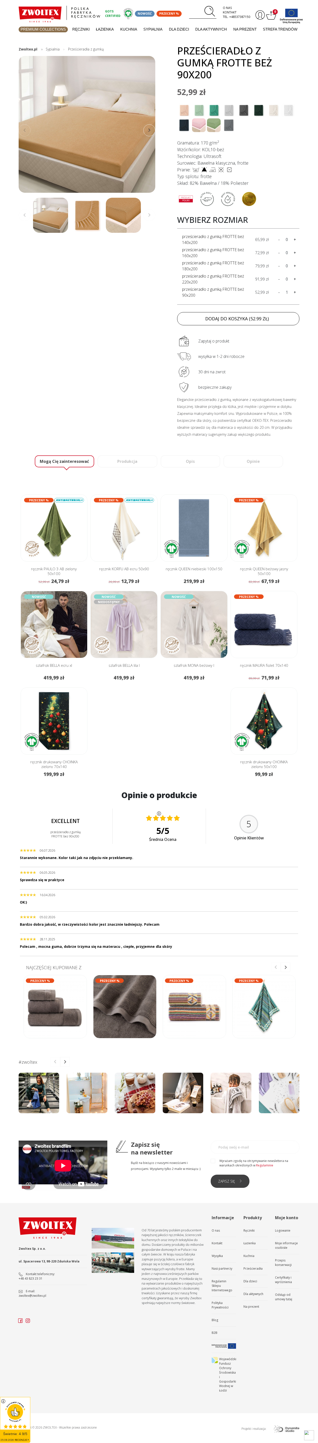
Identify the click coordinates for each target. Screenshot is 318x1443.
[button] (149, 130)
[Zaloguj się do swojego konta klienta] (259, 15)
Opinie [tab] (253, 461)
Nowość (145, 13)
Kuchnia (128, 29)
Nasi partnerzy (222, 1268)
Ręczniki (81, 29)
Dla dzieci (179, 29)
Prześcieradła (253, 1268)
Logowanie (282, 1230)
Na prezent (245, 29)
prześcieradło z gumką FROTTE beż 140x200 (213, 239)
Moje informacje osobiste (286, 1245)
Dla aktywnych (211, 29)
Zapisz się (226, 1181)
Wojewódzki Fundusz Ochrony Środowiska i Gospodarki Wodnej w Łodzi (227, 1375)
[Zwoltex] (59, 12)
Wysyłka (217, 1256)
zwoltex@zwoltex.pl (32, 1296)
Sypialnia (152, 29)
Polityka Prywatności (220, 1305)
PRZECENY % (169, 13)
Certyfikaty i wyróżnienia (283, 1279)
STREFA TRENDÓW (280, 29)
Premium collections (43, 29)
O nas (227, 8)
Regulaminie (264, 1165)
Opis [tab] (190, 461)
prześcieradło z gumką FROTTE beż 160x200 (213, 252)
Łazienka (105, 29)
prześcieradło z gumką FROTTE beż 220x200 (213, 279)
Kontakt (230, 12)
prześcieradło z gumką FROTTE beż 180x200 (213, 266)
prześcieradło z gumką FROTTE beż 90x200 (213, 292)
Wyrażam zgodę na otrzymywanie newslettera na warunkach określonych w (253, 1163)
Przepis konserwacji (283, 1262)
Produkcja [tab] (127, 461)
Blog (215, 1320)
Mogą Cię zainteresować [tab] (64, 461)
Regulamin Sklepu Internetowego (222, 1285)
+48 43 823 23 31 (30, 1278)
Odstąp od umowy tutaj (283, 1297)
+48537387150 (239, 17)
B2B (214, 1333)
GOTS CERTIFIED (112, 13)
